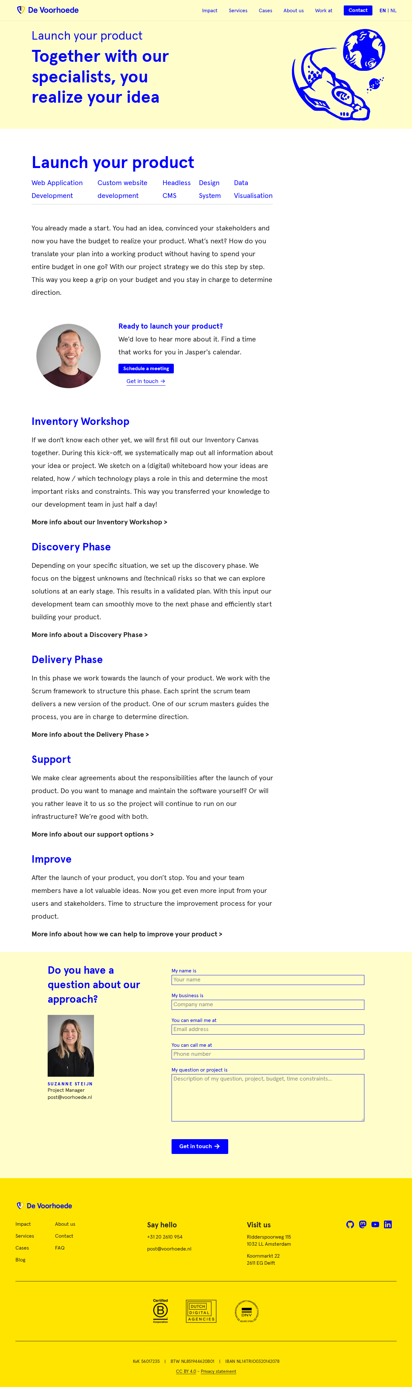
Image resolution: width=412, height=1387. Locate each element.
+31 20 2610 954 (165, 1237)
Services (238, 10)
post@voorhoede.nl (70, 1097)
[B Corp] (160, 1311)
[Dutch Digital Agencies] (201, 1311)
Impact (210, 10)
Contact (64, 1236)
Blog (20, 1259)
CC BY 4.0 (186, 1371)
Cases (265, 10)
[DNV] (247, 1311)
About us (294, 10)
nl (393, 10)
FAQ (60, 1248)
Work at (323, 10)
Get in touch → (145, 381)
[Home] (206, 1208)
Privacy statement (218, 1371)
